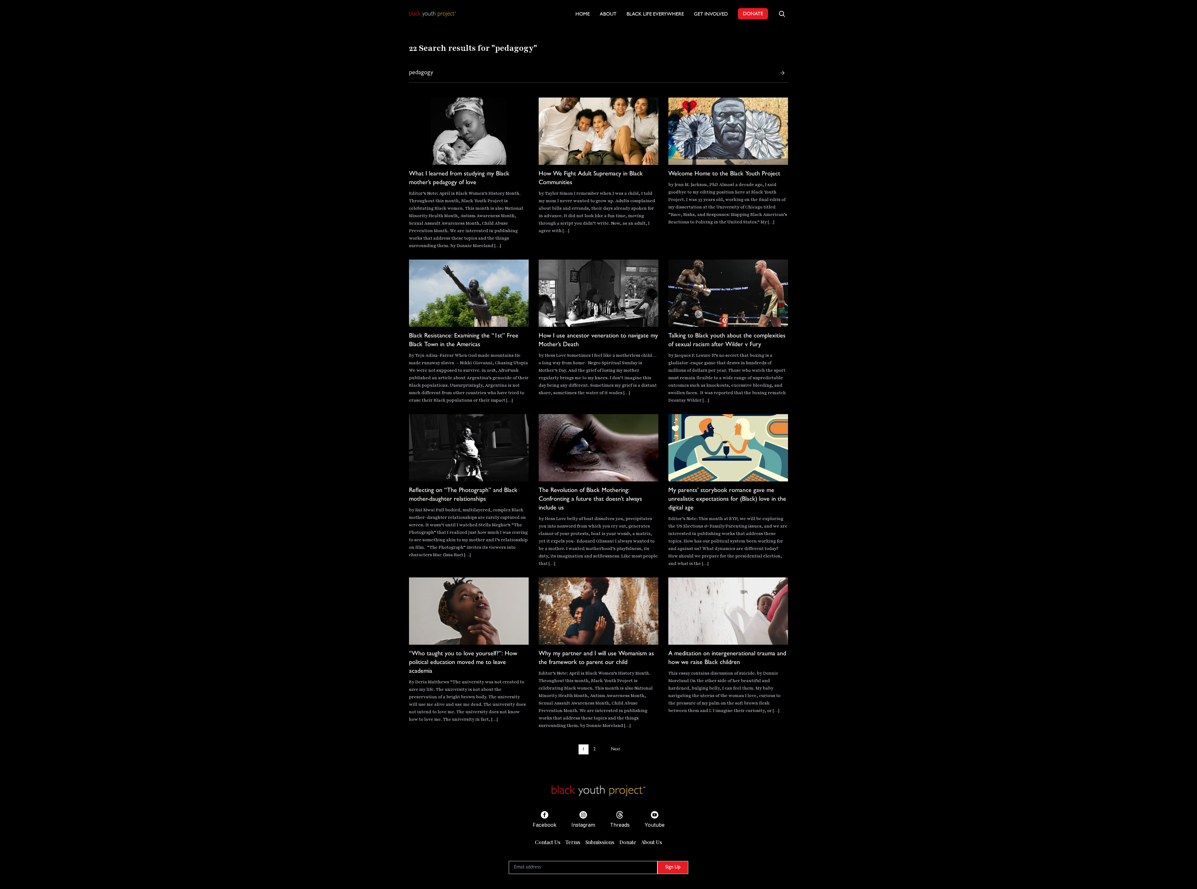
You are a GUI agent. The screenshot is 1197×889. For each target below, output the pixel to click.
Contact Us (547, 842)
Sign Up (672, 867)
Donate (627, 842)
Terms (572, 842)
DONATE (753, 14)
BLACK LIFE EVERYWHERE (655, 14)
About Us (651, 842)
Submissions (599, 842)
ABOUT (608, 14)
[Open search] (782, 13)
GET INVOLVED (711, 14)
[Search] (782, 73)
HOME (582, 14)
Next (615, 749)
